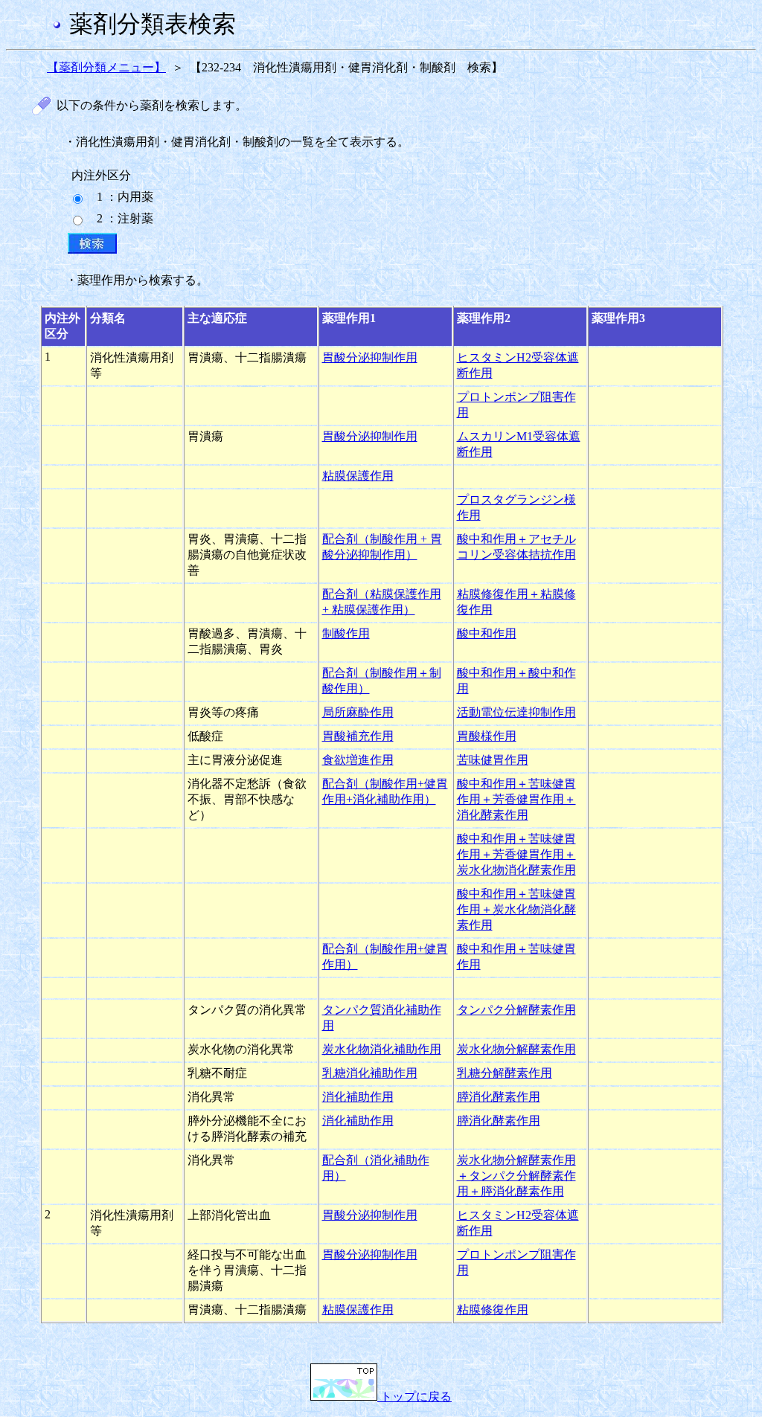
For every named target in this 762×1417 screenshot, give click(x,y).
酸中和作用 (486, 633)
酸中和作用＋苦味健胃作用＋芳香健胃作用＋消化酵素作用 (516, 799)
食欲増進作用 (358, 760)
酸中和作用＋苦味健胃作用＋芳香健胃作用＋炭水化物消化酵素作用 (516, 854)
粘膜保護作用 (358, 475)
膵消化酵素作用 (498, 1096)
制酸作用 (346, 633)
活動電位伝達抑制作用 (516, 712)
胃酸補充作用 (358, 736)
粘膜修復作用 (492, 1309)
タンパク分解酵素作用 (516, 1009)
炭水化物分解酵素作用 (516, 1049)
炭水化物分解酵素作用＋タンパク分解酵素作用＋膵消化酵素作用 (516, 1176)
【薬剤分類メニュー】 (106, 67)
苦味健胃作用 (492, 760)
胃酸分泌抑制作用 (369, 357)
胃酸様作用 (486, 736)
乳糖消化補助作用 (369, 1073)
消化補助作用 (358, 1096)
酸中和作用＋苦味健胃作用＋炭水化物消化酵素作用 (516, 909)
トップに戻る (414, 1396)
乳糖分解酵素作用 (504, 1073)
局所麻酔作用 (358, 712)
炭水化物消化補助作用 (381, 1049)
